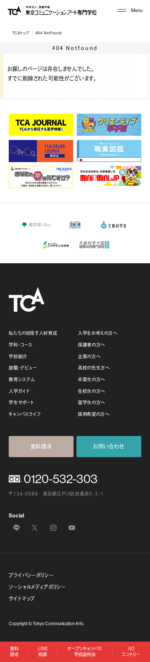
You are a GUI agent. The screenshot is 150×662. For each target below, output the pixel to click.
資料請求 (41, 446)
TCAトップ (20, 33)
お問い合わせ (109, 446)
